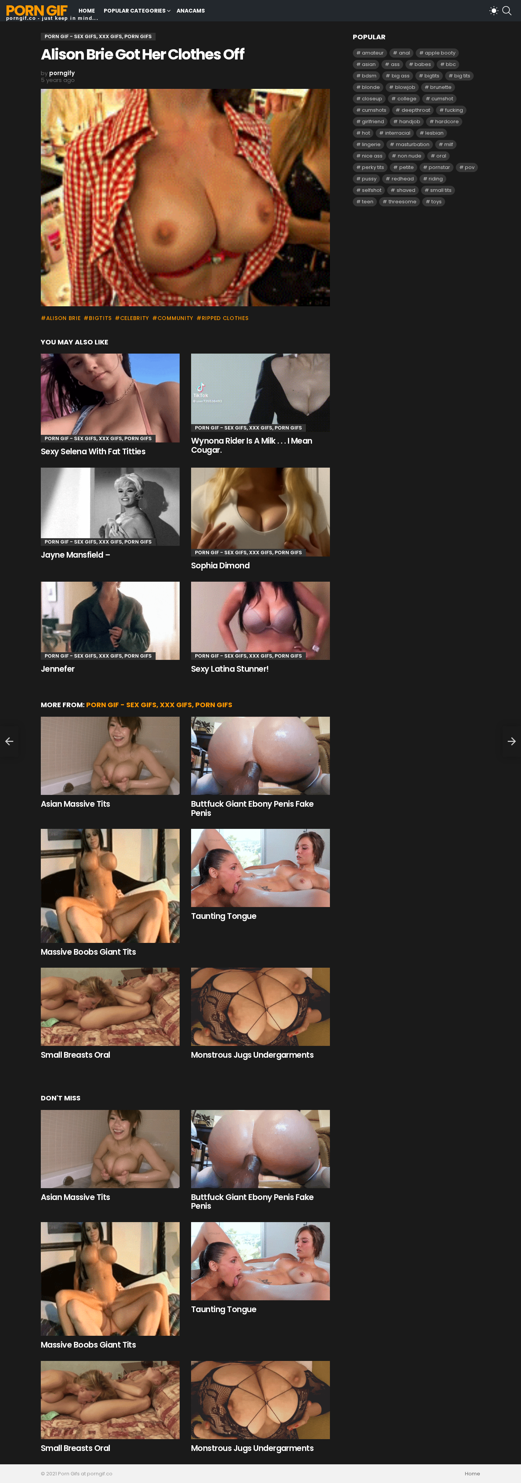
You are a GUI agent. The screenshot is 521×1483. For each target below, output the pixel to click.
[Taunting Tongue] (260, 868)
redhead (403, 178)
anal (404, 52)
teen (367, 201)
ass (395, 64)
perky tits (373, 167)
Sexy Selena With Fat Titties (93, 451)
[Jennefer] (110, 621)
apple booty (440, 52)
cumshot (442, 98)
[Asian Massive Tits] (110, 756)
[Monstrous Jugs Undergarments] (260, 1007)
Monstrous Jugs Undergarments (252, 1054)
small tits (441, 190)
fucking (454, 110)
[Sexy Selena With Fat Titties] (110, 398)
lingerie (371, 144)
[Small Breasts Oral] (110, 1007)
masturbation (412, 144)
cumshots (374, 110)
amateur (373, 52)
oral (441, 155)
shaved (406, 190)
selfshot (371, 190)
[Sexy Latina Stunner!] (260, 621)
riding (436, 178)
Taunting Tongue (223, 916)
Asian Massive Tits (75, 803)
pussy (369, 178)
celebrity (134, 318)
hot (366, 133)
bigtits (100, 318)
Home (87, 10)
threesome (402, 201)
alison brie (63, 318)
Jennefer (58, 668)
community (175, 318)
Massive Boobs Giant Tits (88, 951)
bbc (451, 64)
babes (423, 64)
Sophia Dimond (220, 565)
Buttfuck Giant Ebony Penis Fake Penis (252, 808)
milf (448, 144)
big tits (462, 75)
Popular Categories (135, 10)
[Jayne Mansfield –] (110, 507)
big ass (401, 75)
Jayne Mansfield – (75, 554)
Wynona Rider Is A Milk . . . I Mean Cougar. (251, 445)
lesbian (434, 133)
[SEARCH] (506, 10)
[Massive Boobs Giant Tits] (110, 886)
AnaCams (191, 10)
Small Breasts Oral (75, 1054)
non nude (409, 155)
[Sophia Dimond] (260, 512)
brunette (441, 87)
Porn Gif (36, 10)
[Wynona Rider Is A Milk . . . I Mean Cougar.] (260, 393)
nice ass (372, 155)
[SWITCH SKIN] (493, 10)
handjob (409, 121)
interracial (397, 133)
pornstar (439, 167)
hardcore (447, 121)
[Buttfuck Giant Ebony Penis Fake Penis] (260, 756)
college (406, 98)
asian (369, 64)
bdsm (369, 75)
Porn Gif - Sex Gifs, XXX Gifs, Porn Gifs (98, 438)
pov (469, 167)
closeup (372, 98)
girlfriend (373, 121)
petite (406, 167)
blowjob (405, 87)
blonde (371, 87)
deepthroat (416, 110)
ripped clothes (225, 318)
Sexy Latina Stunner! (230, 668)
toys (436, 201)
